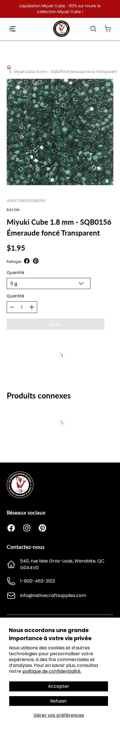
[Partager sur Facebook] (26, 262)
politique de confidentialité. (51, 671)
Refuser (58, 701)
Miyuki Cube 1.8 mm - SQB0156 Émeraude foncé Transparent (65, 71)
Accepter (58, 686)
